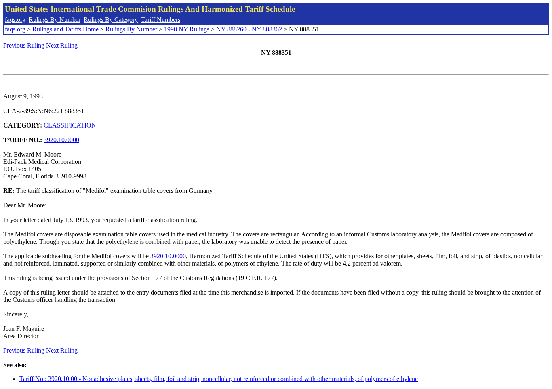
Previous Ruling (23, 45)
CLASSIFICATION (70, 125)
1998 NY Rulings (186, 29)
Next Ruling (62, 45)
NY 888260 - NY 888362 (249, 29)
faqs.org (15, 19)
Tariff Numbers (160, 19)
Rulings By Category (111, 19)
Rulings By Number (54, 19)
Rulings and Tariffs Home (65, 29)
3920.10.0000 (61, 139)
